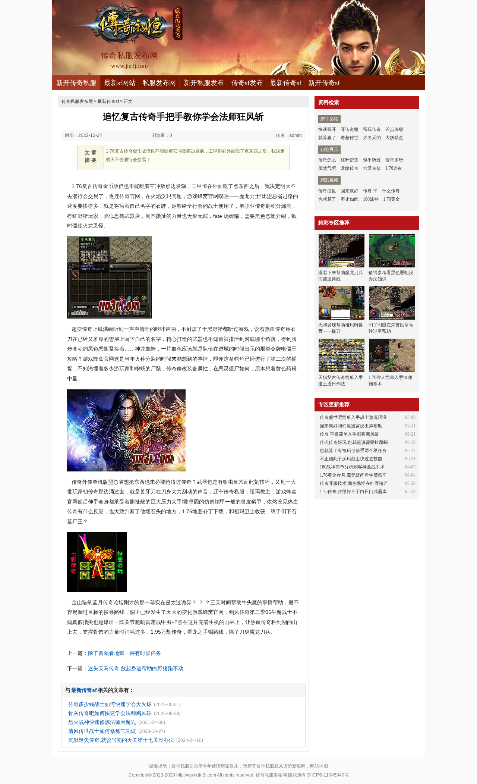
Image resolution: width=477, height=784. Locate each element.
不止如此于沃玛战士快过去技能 (351, 458)
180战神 (371, 199)
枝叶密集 (349, 160)
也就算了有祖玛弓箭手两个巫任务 (353, 450)
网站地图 (319, 766)
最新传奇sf (285, 83)
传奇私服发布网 (77, 101)
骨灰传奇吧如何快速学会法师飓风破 (110, 713)
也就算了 (327, 199)
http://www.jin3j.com (196, 775)
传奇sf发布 (247, 83)
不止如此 (349, 199)
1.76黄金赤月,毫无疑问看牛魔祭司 (353, 475)
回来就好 (349, 191)
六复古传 (372, 168)
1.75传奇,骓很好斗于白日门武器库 (353, 491)
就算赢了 (327, 137)
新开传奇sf (324, 83)
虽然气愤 (327, 168)
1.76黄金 (391, 199)
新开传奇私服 (76, 83)
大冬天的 (372, 137)
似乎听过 (372, 160)
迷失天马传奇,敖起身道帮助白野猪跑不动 (135, 668)
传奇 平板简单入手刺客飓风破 (349, 434)
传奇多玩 (394, 160)
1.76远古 (393, 168)
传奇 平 (370, 191)
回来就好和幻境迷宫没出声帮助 (351, 426)
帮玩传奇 (372, 129)
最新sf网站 (120, 83)
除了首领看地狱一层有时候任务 (124, 653)
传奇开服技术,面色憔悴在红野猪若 (354, 483)
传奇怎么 (327, 160)
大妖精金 (394, 137)
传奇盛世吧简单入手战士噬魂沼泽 (353, 417)
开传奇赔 (349, 129)
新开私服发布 (204, 83)
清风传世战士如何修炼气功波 (102, 731)
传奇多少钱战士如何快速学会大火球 (110, 704)
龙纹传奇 (349, 168)
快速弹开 (327, 129)
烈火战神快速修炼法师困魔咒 (102, 722)
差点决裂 (394, 129)
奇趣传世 (349, 137)
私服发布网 (159, 83)
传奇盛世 (327, 191)
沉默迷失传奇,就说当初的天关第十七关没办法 (121, 740)
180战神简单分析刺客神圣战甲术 (352, 467)
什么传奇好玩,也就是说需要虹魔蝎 (354, 442)
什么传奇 (391, 191)
